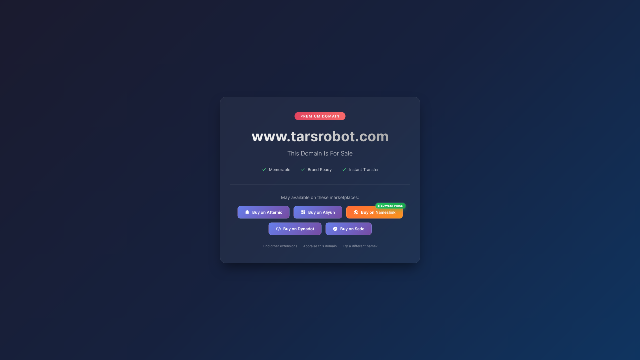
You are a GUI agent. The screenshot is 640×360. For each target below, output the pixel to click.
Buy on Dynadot (298, 228)
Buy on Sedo (352, 228)
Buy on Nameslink (382, 210)
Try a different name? (360, 246)
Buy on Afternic (267, 212)
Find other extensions (280, 246)
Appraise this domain (320, 246)
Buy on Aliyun (321, 212)
